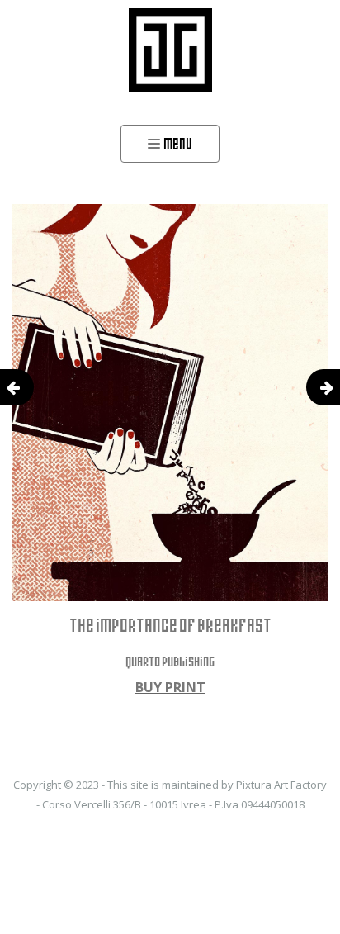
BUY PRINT (170, 687)
